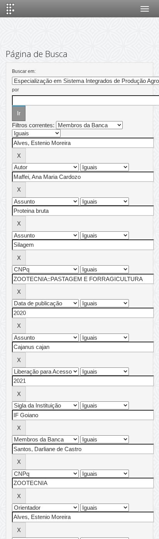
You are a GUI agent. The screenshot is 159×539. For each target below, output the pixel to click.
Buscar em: (24, 71)
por (15, 90)
